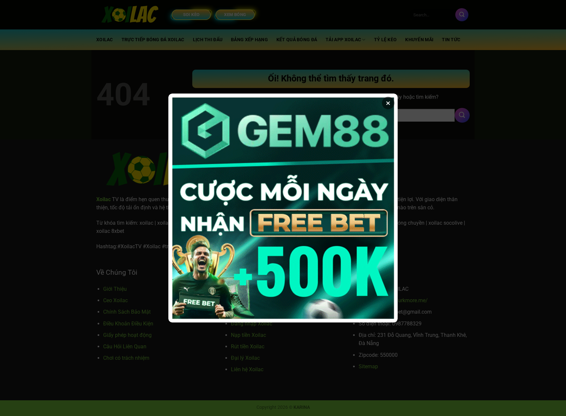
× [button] (388, 103)
